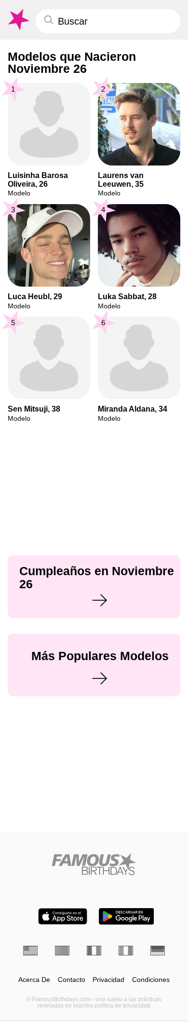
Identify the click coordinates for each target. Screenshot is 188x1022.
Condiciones (151, 980)
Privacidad (108, 980)
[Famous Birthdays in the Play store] (126, 916)
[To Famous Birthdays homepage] (18, 20)
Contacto (71, 980)
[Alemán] (157, 950)
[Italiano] (126, 950)
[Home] (94, 864)
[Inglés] (30, 950)
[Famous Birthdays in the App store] (62, 916)
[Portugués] (62, 950)
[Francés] (94, 950)
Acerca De (34, 980)
